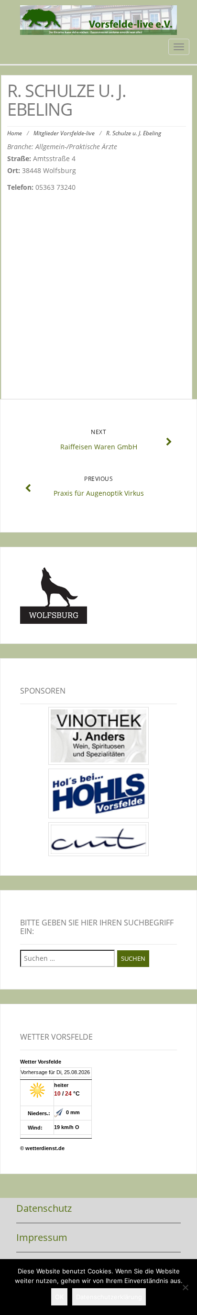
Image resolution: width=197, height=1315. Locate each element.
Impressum (41, 1237)
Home (14, 133)
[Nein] (185, 1287)
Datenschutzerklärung (109, 1297)
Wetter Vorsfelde (40, 1062)
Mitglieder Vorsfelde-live (64, 133)
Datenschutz (44, 1208)
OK (59, 1297)
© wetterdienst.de (42, 1148)
